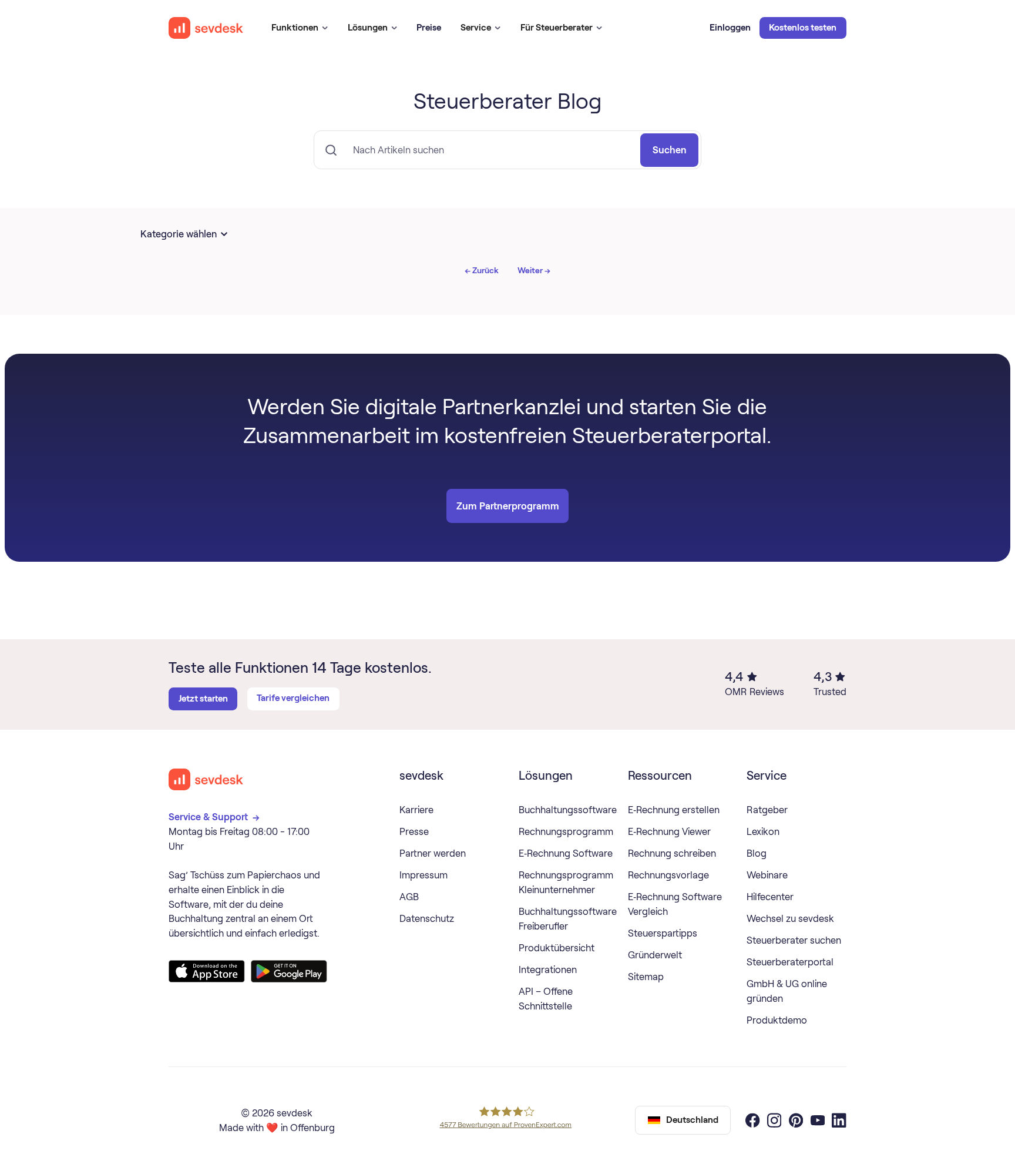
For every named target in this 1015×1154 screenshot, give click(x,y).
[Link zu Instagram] (774, 1120)
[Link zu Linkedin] (839, 1120)
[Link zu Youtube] (818, 1120)
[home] (206, 28)
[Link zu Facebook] (752, 1120)
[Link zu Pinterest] (796, 1120)
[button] (299, 28)
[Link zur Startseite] (206, 779)
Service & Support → (215, 816)
